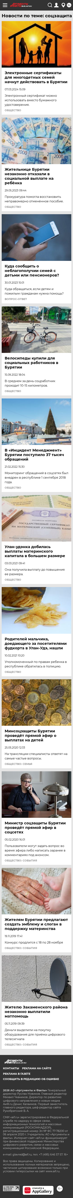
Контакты (11, 1068)
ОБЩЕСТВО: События (21, 860)
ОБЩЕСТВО (13, 110)
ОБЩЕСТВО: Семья (18, 764)
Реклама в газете (16, 1073)
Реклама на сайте (36, 1068)
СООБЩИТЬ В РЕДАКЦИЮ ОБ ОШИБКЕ (31, 1079)
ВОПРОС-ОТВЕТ (16, 299)
